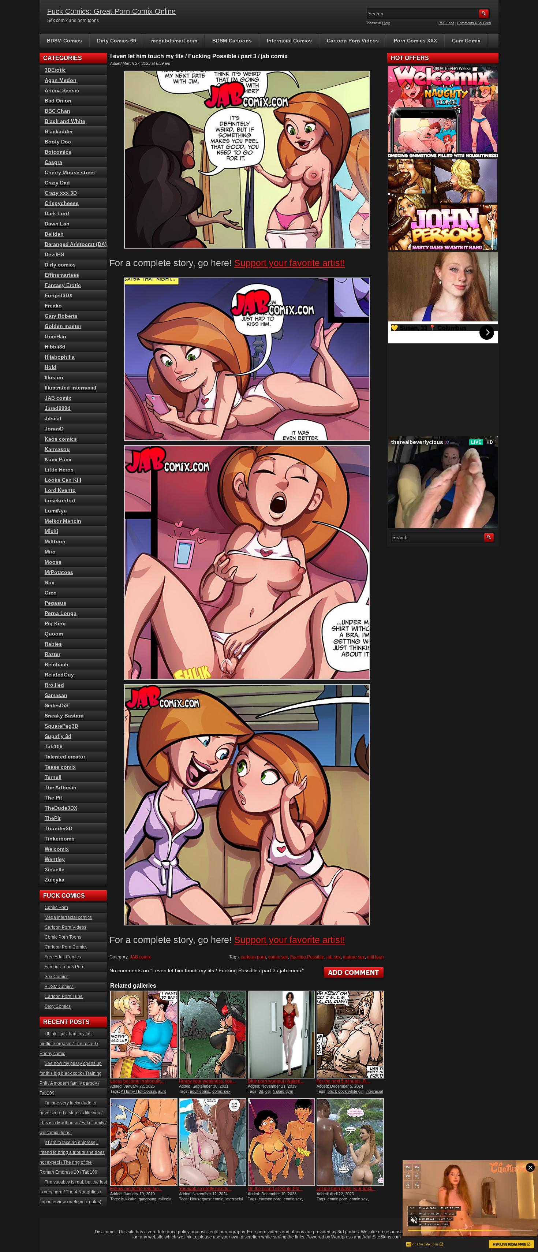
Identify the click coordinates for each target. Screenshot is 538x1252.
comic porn (337, 1199)
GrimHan (55, 336)
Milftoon (55, 541)
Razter (52, 654)
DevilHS (54, 254)
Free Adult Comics (63, 957)
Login (386, 23)
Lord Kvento (60, 490)
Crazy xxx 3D (61, 193)
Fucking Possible (307, 957)
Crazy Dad (57, 183)
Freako (53, 306)
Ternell (53, 777)
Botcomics (58, 152)
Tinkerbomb (60, 839)
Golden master (63, 326)
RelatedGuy (59, 675)
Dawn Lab (57, 224)
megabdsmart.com (174, 41)
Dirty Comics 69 (116, 41)
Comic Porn (56, 907)
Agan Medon (60, 80)
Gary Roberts (61, 316)
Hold (50, 367)
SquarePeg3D (61, 726)
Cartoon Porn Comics (66, 947)
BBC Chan (57, 111)
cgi (267, 1091)
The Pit (53, 798)
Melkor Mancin (63, 521)
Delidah (54, 234)
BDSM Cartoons (232, 41)
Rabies (53, 644)
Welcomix (57, 849)
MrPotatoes (59, 572)
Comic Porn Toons (63, 937)
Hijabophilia (60, 357)
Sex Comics (56, 976)
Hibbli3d (55, 347)
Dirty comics (60, 265)
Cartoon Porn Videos (353, 41)
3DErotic (55, 70)
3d (261, 1091)
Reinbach (56, 664)
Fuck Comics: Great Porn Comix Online (111, 11)
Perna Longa (60, 613)
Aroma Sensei (62, 90)
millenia (164, 1199)
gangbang (147, 1199)
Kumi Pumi (58, 459)
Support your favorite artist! (289, 263)
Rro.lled (54, 685)
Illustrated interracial (70, 388)
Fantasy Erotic (63, 285)
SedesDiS (56, 705)
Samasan (56, 695)
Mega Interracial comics (68, 917)
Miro (50, 552)
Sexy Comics (58, 1006)
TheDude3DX (61, 808)
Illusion (54, 377)
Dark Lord (57, 213)
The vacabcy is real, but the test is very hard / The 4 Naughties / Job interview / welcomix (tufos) (73, 1192)
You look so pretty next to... (205, 1188)
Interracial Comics (289, 41)
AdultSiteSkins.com (381, 1237)
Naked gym (283, 1091)
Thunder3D (58, 828)
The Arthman (60, 787)
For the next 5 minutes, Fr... (343, 1081)
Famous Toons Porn (65, 966)
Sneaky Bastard (64, 716)
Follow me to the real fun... (136, 1188)
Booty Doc (58, 142)
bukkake (129, 1199)
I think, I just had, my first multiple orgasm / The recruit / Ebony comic (69, 1043)
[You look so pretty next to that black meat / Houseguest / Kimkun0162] (212, 1142)
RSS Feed (446, 23)
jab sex (333, 957)
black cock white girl (345, 1091)
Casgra (53, 162)
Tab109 (54, 746)
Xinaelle (54, 869)
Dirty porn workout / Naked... (276, 1081)
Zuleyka (54, 880)
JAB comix (140, 957)
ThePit (53, 818)
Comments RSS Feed (474, 23)
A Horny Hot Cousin (138, 1091)
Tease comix (60, 767)
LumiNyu (56, 511)
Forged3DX (58, 295)
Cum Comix (466, 41)
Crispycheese (62, 203)
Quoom (54, 634)
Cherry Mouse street (70, 172)
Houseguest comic (206, 1199)
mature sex (354, 957)
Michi (51, 531)
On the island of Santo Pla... (275, 1188)
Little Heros (59, 470)
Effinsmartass (62, 275)
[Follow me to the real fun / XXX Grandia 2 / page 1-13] (144, 1142)
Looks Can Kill (63, 480)
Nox (50, 582)
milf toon (375, 957)
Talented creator (65, 757)
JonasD (54, 429)
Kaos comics (61, 439)
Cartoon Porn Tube (64, 996)
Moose (53, 562)
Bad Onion (58, 101)
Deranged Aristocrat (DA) (76, 244)
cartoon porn (253, 957)
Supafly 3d (58, 736)
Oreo (51, 593)
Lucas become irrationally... (137, 1081)
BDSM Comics (64, 41)
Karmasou (57, 449)
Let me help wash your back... (346, 1188)
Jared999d (58, 408)
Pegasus (55, 603)
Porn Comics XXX (415, 41)
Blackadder (59, 131)
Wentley (55, 859)
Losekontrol (60, 500)
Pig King (55, 623)
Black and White (65, 121)
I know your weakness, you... (207, 1081)
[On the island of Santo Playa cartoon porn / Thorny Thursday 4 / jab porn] (281, 1142)
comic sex (278, 957)
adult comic (200, 1091)
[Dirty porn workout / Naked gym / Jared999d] (281, 1034)
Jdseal (53, 418)
